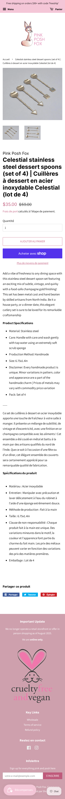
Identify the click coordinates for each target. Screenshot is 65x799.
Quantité (8, 221)
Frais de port (10, 211)
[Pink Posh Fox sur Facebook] (29, 748)
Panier (58, 9)
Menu (10, 9)
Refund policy (32, 729)
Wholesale (32, 719)
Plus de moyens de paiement (32, 263)
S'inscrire (52, 776)
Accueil (6, 59)
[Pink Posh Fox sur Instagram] (36, 748)
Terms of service (32, 724)
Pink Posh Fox (38, 787)
